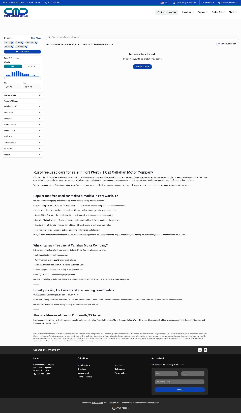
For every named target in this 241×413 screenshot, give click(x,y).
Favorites (209, 2)
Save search (24, 52)
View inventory (84, 365)
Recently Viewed (228, 2)
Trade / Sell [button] (217, 12)
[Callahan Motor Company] (16, 12)
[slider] (4, 77)
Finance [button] (201, 12)
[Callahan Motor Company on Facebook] (199, 349)
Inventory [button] (186, 12)
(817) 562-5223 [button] (54, 2)
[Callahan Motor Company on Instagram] (205, 349)
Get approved (83, 373)
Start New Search (142, 67)
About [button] (231, 12)
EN (166, 2)
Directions (82, 369)
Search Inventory (168, 12)
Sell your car (120, 369)
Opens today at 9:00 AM (186, 2)
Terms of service (85, 377)
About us (118, 365)
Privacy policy (120, 373)
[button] (22, 2)
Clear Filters (36, 38)
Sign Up (180, 390)
